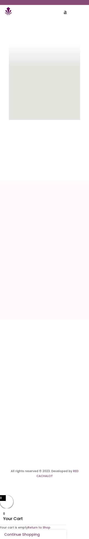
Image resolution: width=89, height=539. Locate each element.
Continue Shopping (22, 534)
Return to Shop (39, 527)
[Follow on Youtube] (52, 439)
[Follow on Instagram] (44, 439)
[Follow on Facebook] (36, 439)
